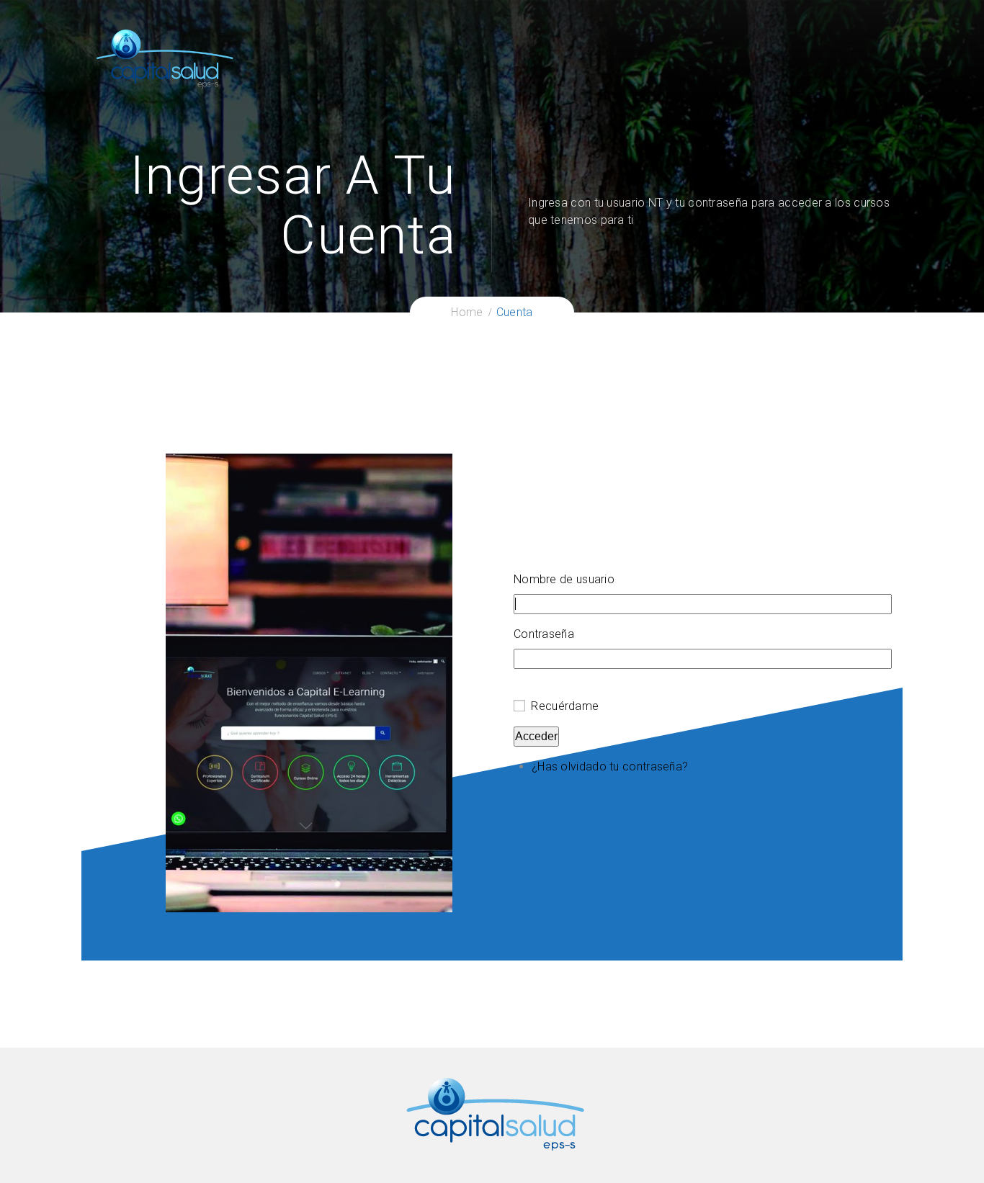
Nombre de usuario (564, 579)
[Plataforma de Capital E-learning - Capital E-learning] (164, 58)
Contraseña (544, 634)
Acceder (536, 736)
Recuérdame (565, 706)
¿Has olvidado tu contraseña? (610, 766)
